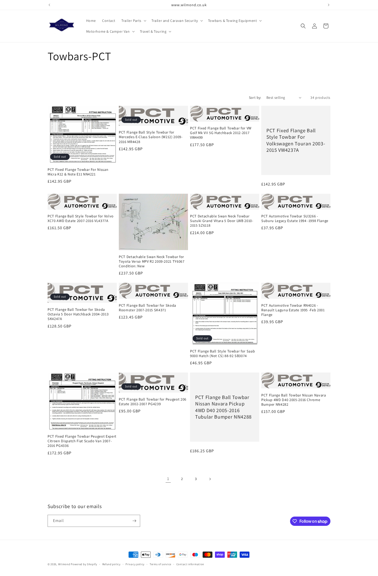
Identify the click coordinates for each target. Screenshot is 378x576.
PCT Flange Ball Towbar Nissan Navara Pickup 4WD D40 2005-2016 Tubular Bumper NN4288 (223, 407)
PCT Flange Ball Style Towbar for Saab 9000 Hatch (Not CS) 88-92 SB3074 (222, 353)
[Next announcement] (328, 5)
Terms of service (160, 564)
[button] (133, 20)
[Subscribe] (134, 521)
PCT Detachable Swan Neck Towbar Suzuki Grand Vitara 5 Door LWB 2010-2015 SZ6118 (221, 221)
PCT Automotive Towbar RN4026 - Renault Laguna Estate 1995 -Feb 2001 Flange (293, 310)
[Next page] (209, 479)
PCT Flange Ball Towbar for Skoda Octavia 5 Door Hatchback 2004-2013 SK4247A (78, 314)
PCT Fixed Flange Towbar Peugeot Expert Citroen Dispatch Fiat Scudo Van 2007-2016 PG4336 (82, 441)
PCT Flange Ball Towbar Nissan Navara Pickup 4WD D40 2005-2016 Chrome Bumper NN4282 (293, 400)
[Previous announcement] (49, 5)
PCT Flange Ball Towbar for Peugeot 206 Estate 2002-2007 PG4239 (152, 401)
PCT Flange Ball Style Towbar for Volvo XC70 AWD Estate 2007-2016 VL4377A (81, 218)
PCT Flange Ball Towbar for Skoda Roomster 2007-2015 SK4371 (147, 307)
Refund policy (111, 564)
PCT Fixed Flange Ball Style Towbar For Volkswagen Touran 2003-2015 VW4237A (295, 140)
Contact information (190, 564)
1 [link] (168, 478)
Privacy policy (135, 564)
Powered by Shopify (84, 564)
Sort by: (255, 97)
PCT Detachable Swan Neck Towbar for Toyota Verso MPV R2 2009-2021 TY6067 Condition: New (152, 261)
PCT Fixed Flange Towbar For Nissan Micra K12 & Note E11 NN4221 (78, 171)
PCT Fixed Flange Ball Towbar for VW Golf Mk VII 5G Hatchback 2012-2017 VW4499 (220, 133)
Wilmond (64, 564)
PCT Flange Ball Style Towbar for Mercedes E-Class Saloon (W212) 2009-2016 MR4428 (151, 137)
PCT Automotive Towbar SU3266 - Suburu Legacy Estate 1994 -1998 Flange (294, 218)
